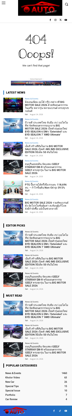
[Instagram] (55, 20)
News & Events (31, 99)
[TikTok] (60, 411)
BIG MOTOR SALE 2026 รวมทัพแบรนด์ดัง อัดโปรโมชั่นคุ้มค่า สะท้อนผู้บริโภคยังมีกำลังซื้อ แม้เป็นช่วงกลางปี (46, 205)
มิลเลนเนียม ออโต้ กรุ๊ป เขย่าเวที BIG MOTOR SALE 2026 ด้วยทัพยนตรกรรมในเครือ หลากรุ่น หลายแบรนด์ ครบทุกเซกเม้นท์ (47, 107)
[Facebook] (50, 20)
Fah (26, 114)
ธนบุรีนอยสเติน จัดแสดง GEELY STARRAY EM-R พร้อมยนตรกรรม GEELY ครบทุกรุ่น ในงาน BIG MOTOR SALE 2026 (45, 169)
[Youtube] (65, 20)
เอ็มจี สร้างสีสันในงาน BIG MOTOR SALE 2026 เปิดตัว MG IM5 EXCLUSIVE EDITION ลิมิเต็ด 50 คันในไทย (46, 149)
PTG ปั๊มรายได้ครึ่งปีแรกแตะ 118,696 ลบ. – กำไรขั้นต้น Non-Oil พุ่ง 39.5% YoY (46, 187)
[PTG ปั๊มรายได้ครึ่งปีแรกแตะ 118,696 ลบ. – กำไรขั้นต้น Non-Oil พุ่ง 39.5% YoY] (13, 187)
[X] (60, 20)
